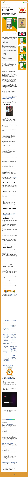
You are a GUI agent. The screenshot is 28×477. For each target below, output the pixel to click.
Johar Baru (4, 323)
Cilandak (4, 346)
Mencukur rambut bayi (6, 49)
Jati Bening (3, 359)
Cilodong (11, 358)
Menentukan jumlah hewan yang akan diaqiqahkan (9, 45)
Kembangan (11, 337)
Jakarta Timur (4, 53)
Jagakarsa (7, 346)
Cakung (4, 334)
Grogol (15, 334)
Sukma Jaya (12, 360)
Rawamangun (6, 340)
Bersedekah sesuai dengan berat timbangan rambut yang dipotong (10, 50)
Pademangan (13, 328)
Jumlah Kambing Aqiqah (6, 42)
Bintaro (13, 346)
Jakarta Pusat (6, 320)
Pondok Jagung (14, 351)
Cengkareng (12, 334)
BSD (4, 297)
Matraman (7, 337)
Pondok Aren (14, 348)
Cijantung (7, 339)
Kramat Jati (7, 336)
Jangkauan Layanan (5, 4)
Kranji (7, 361)
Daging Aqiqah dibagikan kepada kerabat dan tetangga (9, 47)
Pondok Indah (7, 347)
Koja (13, 323)
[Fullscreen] (25, 35)
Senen (4, 329)
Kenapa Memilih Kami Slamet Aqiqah (8, 58)
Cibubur (4, 335)
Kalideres (12, 335)
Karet (6, 352)
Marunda (11, 325)
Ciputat (11, 346)
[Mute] (24, 35)
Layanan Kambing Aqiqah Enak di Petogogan (8, 452)
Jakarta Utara (4, 52)
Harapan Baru (4, 358)
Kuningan (7, 351)
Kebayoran (4, 347)
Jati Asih (8, 358)
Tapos (15, 360)
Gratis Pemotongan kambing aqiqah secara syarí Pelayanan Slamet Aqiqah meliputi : (8, 59)
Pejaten (4, 350)
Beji (11, 357)
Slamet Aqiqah (12, 35)
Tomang (12, 339)
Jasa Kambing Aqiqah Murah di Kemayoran (8, 433)
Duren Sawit (7, 335)
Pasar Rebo (5, 338)
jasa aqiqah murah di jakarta (13, 294)
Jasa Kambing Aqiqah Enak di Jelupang (7, 424)
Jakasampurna (4, 357)
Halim (4, 337)
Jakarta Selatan (6, 343)
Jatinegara (4, 336)
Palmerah (15, 337)
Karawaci (12, 350)
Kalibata (7, 350)
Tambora (15, 335)
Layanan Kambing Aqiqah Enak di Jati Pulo (8, 443)
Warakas (14, 326)
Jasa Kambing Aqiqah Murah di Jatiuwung (7, 365)
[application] (22, 34)
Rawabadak (14, 325)
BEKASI (5, 355)
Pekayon (8, 357)
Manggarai (4, 351)
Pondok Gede (7, 359)
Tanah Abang (7, 329)
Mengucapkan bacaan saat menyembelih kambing (9, 46)
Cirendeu (12, 349)
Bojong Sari (13, 357)
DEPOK (4, 57)
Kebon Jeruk (13, 336)
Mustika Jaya (5, 360)
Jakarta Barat (4, 54)
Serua (14, 349)
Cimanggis (14, 358)
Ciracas (7, 334)
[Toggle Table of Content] (15, 41)
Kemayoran (7, 323)
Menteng (4, 328)
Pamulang (11, 348)
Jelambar (14, 339)
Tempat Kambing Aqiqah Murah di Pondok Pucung (9, 462)
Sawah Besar (7, 328)
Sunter (12, 326)
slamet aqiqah (15, 177)
